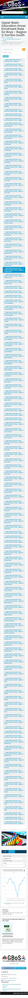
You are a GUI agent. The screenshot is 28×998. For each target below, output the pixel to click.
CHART (12, 851)
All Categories (9, 37)
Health (4, 987)
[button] (14, 858)
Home (3, 37)
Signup (22, 9)
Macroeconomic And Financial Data (12, 984)
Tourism (5, 990)
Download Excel (7, 935)
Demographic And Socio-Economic (12, 989)
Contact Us (12, 9)
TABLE (5, 851)
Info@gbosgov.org (10, 980)
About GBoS (5, 9)
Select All (6, 56)
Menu (2, 17)
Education (5, 986)
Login (18, 9)
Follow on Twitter (21, 968)
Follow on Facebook (8, 968)
